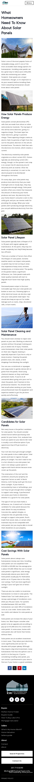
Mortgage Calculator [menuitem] (9, 721)
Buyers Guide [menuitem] (7, 715)
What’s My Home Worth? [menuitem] (11, 729)
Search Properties (17, 754)
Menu (30, 3)
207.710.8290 (17, 767)
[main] (17, 337)
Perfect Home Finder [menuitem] (10, 712)
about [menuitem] (3, 747)
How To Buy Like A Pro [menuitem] (10, 718)
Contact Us (17, 761)
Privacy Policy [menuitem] (7, 778)
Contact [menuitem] (4, 744)
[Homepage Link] (5, 3)
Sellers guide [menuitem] (6, 735)
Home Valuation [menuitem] (8, 732)
